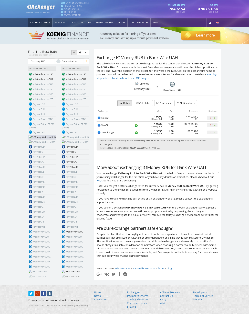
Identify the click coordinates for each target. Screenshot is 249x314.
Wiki (162, 303)
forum (161, 268)
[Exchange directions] (74, 52)
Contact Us (166, 295)
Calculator (145, 103)
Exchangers (61, 22)
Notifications (187, 103)
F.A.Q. (163, 299)
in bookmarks (122, 268)
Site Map (198, 299)
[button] (210, 22)
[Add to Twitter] (113, 274)
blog (169, 268)
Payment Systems (104, 22)
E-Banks (121, 22)
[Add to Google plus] (99, 274)
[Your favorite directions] (86, 52)
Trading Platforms (81, 22)
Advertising (100, 299)
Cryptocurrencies (139, 22)
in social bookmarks (144, 268)
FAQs (100, 180)
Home (97, 292)
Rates (126, 103)
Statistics (165, 103)
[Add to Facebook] (119, 274)
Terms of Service (203, 295)
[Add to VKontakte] (107, 274)
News (155, 22)
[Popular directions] (80, 52)
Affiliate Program (170, 292)
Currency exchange (40, 22)
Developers (200, 292)
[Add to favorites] (87, 61)
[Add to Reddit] (125, 274)
